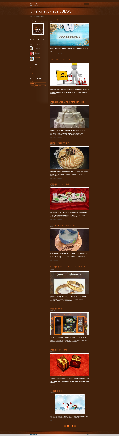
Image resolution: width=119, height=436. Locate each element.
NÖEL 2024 (37, 52)
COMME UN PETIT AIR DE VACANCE (62, 225)
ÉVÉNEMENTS (72, 4)
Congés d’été (54, 20)
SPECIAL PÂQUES (56, 309)
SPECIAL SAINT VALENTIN (59, 350)
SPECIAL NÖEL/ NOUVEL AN (59, 184)
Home (34, 16)
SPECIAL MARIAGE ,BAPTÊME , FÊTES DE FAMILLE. (67, 102)
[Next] (75, 426)
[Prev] (65, 426)
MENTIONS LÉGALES (33, 434)
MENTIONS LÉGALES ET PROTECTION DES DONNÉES (38, 86)
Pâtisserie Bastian (35, 4)
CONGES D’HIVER (56, 391)
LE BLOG (87, 4)
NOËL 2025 (37, 47)
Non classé (54, 53)
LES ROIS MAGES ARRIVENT (59, 143)
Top (88, 434)
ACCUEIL (51, 4)
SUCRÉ (66, 4)
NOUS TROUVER (80, 4)
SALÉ (63, 4)
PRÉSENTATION (57, 4)
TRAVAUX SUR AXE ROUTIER (60, 59)
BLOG (51, 53)
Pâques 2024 (37, 57)
